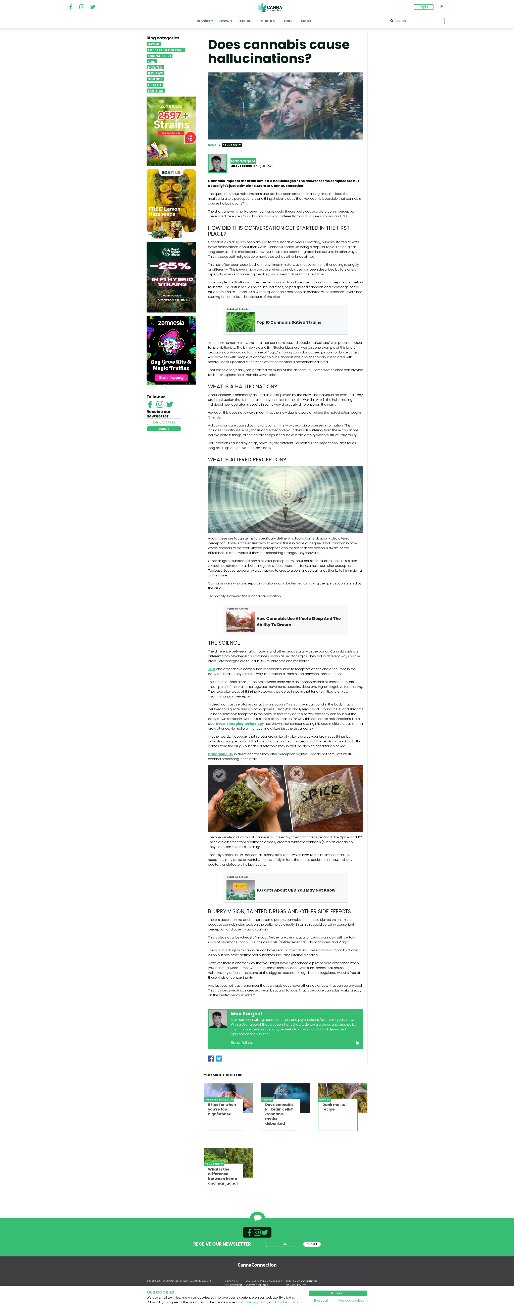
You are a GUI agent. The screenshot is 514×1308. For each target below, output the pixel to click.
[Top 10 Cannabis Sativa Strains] (240, 322)
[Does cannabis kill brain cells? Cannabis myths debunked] (285, 1098)
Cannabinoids (220, 754)
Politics (155, 91)
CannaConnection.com (270, 7)
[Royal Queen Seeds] (171, 277)
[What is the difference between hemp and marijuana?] (228, 1163)
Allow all (338, 1293)
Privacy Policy (257, 1302)
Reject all (321, 1300)
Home (212, 145)
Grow (153, 44)
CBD (151, 61)
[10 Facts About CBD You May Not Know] (240, 890)
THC (211, 669)
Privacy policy (296, 1285)
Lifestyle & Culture (165, 50)
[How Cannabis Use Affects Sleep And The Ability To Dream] (240, 622)
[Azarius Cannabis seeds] (171, 203)
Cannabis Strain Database (264, 1281)
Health (154, 85)
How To (155, 67)
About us (231, 1281)
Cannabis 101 (159, 56)
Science (155, 79)
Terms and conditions (301, 1281)
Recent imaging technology (240, 723)
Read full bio (242, 1042)
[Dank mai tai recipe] (342, 1098)
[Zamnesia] (171, 130)
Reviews (155, 73)
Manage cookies (351, 1300)
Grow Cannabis (257, 1285)
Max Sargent (243, 161)
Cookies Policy (287, 1302)
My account (233, 1285)
